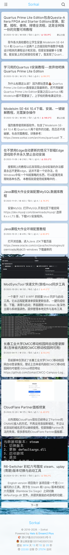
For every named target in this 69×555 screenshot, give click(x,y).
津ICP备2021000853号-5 (36, 537)
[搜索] (63, 4)
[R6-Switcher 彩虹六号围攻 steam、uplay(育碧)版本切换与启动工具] (34, 450)
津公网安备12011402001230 (36, 541)
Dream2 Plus (46, 533)
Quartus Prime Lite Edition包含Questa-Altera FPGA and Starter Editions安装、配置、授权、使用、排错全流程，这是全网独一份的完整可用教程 (34, 23)
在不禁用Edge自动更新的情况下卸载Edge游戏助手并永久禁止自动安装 (34, 152)
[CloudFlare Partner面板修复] (34, 390)
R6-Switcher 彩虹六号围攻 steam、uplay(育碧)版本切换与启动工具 (34, 469)
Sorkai (33, 4)
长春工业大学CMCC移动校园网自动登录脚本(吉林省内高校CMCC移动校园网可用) (34, 346)
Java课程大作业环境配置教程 (25, 229)
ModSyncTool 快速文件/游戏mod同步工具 (34, 284)
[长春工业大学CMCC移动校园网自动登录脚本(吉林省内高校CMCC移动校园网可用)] (34, 327)
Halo (32, 533)
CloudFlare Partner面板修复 (24, 407)
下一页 (34, 505)
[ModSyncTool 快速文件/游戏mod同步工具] (34, 268)
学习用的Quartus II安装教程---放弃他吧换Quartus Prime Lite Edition (34, 69)
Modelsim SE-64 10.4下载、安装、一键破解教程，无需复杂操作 (34, 111)
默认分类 (61, 35)
